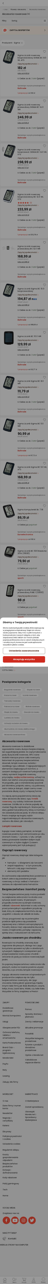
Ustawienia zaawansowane (24, 650)
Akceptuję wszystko (24, 659)
